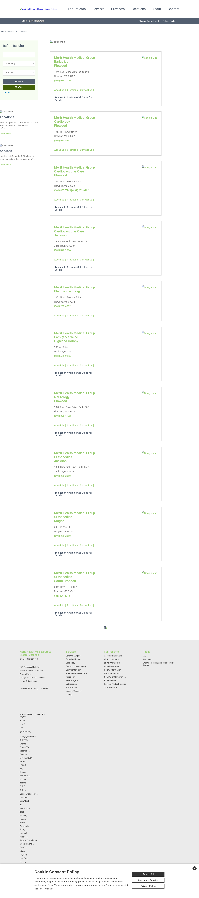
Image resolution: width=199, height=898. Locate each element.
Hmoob (23, 772)
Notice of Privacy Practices (31, 670)
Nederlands (25, 751)
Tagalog (23, 854)
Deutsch (23, 761)
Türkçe (23, 862)
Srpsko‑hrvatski (26, 844)
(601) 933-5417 (62, 140)
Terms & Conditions (28, 681)
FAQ (144, 656)
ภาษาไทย (23, 858)
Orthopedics (71, 684)
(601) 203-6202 (62, 306)
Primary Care (71, 687)
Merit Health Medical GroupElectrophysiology (74, 289)
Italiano (23, 783)
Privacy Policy (26, 674)
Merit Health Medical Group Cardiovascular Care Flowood (74, 171)
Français (23, 754)
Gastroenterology (73, 670)
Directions (72, 90)
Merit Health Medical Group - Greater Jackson (36, 653)
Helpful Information (112, 670)
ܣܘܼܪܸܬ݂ (22, 851)
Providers (118, 9)
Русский (23, 837)
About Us (59, 90)
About (156, 9)
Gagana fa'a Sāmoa (28, 840)
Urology (69, 694)
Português (24, 826)
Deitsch (23, 815)
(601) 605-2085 (62, 356)
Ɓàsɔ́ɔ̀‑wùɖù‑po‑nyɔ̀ (28, 794)
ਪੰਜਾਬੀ (22, 830)
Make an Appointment (149, 21)
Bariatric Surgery (73, 656)
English (23, 717)
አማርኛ (22, 720)
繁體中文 (23, 740)
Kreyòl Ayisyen (26, 758)
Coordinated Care (111, 666)
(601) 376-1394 (62, 250)
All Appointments (111, 659)
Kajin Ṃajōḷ (24, 801)
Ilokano (23, 779)
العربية (22, 724)
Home (2, 31)
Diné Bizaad (25, 808)
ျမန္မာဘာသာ (25, 732)
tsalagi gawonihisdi (28, 736)
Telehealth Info (110, 687)
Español (23, 847)
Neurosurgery (72, 680)
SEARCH (19, 81)
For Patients (77, 9)
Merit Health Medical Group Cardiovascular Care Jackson (74, 231)
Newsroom (147, 659)
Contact (173, 9)
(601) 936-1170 (62, 80)
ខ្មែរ (21, 805)
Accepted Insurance (113, 656)
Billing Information (112, 663)
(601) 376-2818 (62, 476)
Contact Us (86, 90)
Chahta (23, 744)
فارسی (22, 819)
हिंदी (21, 768)
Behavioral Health (73, 659)
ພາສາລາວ (24, 797)
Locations (138, 9)
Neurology (70, 677)
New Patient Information (115, 677)
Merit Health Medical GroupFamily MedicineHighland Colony (74, 337)
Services (98, 9)
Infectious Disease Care (76, 673)
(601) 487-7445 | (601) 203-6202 (71, 190)
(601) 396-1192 (62, 416)
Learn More (5, 133)
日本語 (22, 786)
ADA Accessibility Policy (30, 667)
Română (23, 833)
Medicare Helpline (112, 673)
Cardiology (70, 663)
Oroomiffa (24, 747)
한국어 (22, 790)
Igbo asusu (24, 776)
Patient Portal (169, 21)
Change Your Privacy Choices (32, 678)
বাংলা (21, 727)
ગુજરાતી (23, 765)
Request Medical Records (115, 684)
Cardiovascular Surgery (76, 666)
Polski (22, 823)
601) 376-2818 (62, 595)
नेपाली (22, 812)
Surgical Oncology (73, 691)
